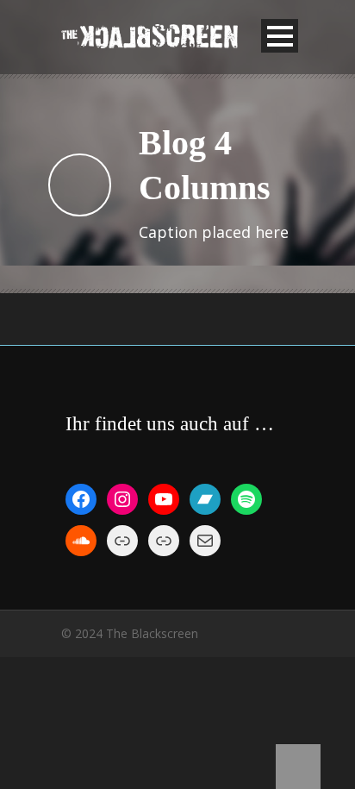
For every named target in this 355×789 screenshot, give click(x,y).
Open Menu (279, 36)
